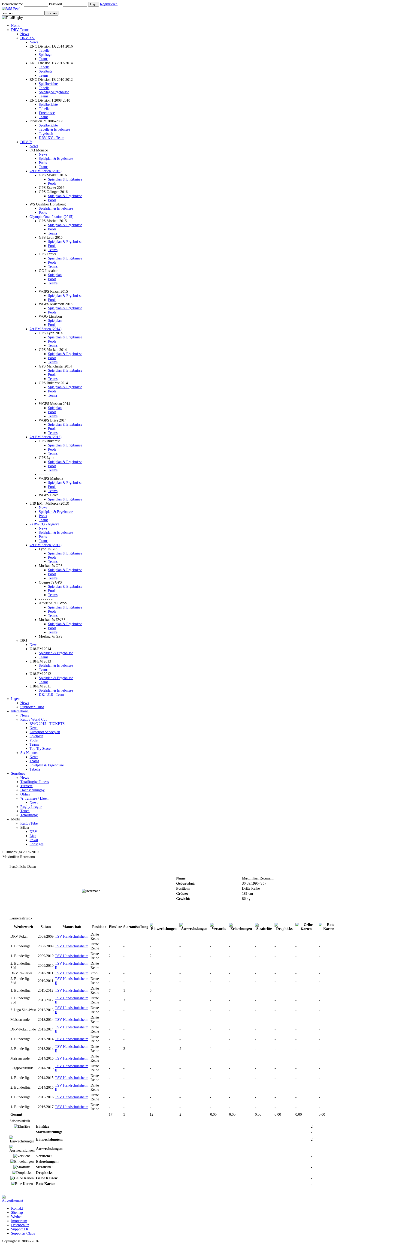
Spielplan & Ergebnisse (56, 158)
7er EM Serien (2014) (45, 329)
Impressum (19, 1221)
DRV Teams (20, 30)
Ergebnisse (47, 113)
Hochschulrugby (32, 790)
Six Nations (28, 753)
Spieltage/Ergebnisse (54, 92)
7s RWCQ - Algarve (44, 524)
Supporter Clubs (32, 707)
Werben (16, 1217)
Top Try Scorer (41, 748)
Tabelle (44, 50)
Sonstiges (18, 773)
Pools (43, 163)
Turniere (26, 786)
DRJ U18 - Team (51, 694)
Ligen (15, 699)
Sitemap (17, 1212)
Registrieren (109, 4)
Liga (33, 836)
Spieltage (45, 55)
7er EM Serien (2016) (45, 171)
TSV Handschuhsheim (71, 936)
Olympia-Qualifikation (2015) (51, 217)
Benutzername (12, 4)
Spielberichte (48, 84)
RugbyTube (29, 823)
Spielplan (55, 275)
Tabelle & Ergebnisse (54, 129)
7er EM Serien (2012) (45, 545)
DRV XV (27, 38)
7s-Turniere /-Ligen (34, 798)
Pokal (34, 840)
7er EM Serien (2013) (45, 437)
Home (15, 25)
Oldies (25, 794)
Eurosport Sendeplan (45, 732)
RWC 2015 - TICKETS (47, 724)
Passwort (55, 4)
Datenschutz (20, 1225)
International (20, 711)
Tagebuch (46, 134)
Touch (25, 811)
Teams (43, 59)
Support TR (19, 1229)
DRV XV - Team (51, 138)
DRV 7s (26, 142)
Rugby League (31, 807)
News (24, 34)
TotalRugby (29, 815)
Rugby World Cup (33, 719)
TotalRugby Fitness (34, 782)
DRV (33, 832)
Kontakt (17, 1208)
